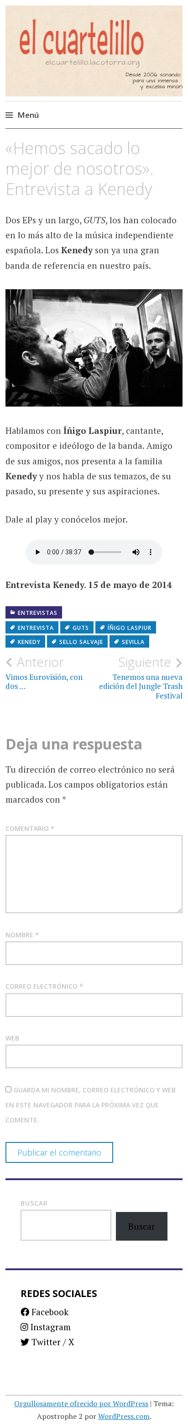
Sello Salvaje (81, 642)
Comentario (29, 828)
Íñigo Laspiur (129, 628)
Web (12, 1038)
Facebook (48, 1311)
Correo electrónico (44, 986)
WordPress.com (124, 1416)
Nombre (22, 934)
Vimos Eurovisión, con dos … (44, 672)
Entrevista (36, 628)
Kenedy (29, 642)
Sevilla (133, 642)
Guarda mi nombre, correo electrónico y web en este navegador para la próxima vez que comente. (90, 1105)
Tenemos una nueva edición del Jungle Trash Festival (141, 677)
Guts (81, 628)
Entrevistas (37, 613)
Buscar (34, 1203)
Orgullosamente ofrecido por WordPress (81, 1403)
